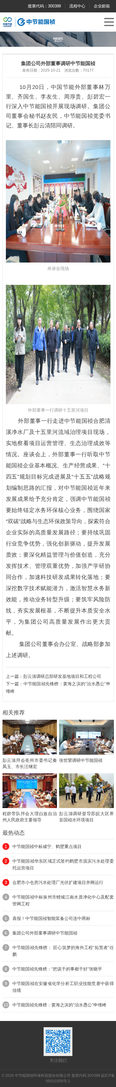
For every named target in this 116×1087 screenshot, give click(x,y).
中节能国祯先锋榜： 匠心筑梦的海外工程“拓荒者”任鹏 (63, 951)
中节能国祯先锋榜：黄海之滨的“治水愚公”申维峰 (59, 1004)
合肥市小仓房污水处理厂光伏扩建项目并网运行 (57, 882)
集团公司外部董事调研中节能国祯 (44, 932)
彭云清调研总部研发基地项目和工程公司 (62, 676)
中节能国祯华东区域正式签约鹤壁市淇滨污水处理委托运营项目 (63, 864)
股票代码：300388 (44, 6)
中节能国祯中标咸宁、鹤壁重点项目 (47, 846)
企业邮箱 (102, 6)
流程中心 (77, 6)
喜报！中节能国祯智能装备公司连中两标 (51, 918)
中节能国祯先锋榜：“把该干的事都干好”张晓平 (57, 968)
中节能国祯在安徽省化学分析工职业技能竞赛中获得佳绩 (63, 987)
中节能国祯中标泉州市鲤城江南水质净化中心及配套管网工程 (63, 900)
